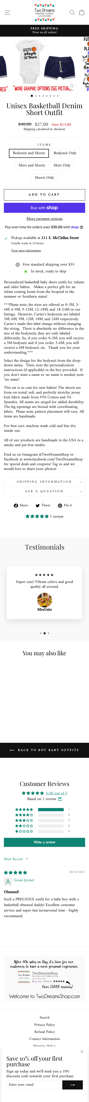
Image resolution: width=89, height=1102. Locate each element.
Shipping (29, 129)
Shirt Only (62, 165)
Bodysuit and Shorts (29, 153)
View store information (26, 251)
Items (45, 145)
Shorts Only (44, 177)
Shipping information (44, 482)
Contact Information (44, 1039)
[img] (15, 872)
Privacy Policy (44, 1025)
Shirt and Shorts (32, 165)
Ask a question (44, 491)
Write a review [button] (44, 842)
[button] (38, 516)
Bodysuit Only (65, 153)
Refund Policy (44, 1032)
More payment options (44, 219)
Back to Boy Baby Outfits (47, 750)
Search (45, 1018)
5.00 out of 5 (56, 793)
